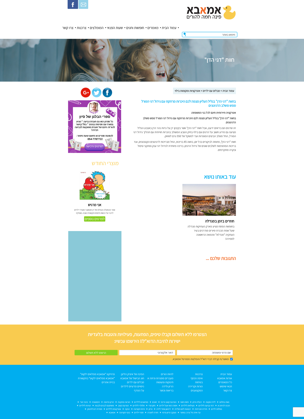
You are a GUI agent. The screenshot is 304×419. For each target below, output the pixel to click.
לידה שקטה (210, 401)
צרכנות (81, 27)
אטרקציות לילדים (113, 408)
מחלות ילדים (216, 408)
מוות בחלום (224, 401)
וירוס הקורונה (139, 408)
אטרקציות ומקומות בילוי (187, 91)
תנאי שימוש (226, 386)
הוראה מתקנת (124, 401)
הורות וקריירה (195, 386)
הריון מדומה (109, 401)
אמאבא (112, 412)
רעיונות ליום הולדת (183, 408)
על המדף (139, 390)
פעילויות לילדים (187, 405)
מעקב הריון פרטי (169, 412)
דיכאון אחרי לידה (163, 408)
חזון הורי (152, 405)
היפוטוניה (96, 401)
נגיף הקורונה (124, 412)
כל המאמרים (225, 382)
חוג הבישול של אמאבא (132, 378)
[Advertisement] (151, 206)
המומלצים (97, 27)
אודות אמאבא (224, 378)
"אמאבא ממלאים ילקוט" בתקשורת (96, 378)
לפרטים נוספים (95, 218)
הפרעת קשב (123, 405)
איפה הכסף (197, 378)
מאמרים (152, 27)
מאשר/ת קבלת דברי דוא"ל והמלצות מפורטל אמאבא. (200, 359)
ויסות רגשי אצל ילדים (168, 405)
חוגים (154, 401)
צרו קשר (67, 27)
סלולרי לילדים (139, 405)
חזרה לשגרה (152, 412)
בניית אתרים (108, 382)
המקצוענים (197, 390)
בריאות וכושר (166, 390)
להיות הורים (167, 374)
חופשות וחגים (135, 27)
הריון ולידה (167, 386)
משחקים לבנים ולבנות (104, 405)
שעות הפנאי (115, 27)
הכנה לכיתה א (224, 405)
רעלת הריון (197, 401)
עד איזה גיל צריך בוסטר (190, 412)
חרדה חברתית (201, 408)
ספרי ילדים (138, 412)
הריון (150, 408)
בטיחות (199, 382)
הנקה (127, 408)
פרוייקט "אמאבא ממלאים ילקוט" (97, 374)
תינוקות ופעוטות (164, 382)
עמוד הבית (169, 27)
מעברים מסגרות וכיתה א (160, 378)
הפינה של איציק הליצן (132, 374)
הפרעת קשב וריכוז (168, 401)
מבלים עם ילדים (211, 91)
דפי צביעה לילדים (206, 405)
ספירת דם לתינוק (94, 408)
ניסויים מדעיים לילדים (132, 386)
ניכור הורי (84, 401)
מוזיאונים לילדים (141, 401)
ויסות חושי (184, 401)
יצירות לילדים (85, 405)
